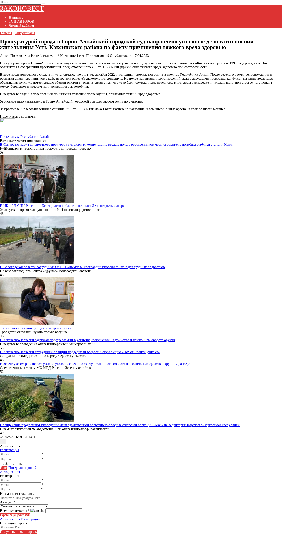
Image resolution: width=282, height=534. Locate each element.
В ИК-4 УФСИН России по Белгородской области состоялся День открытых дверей (63, 206)
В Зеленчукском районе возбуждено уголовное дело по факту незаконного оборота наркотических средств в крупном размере (95, 364)
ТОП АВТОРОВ (21, 21)
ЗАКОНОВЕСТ (22, 8)
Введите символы (15, 510)
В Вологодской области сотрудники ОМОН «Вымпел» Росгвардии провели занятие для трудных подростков (82, 267)
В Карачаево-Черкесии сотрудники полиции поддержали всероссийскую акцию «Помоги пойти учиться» (80, 352)
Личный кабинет (21, 25)
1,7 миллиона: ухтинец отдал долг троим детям (35, 328)
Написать (16, 17)
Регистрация (9, 450)
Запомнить (13, 464)
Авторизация (10, 472)
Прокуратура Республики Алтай (24, 136)
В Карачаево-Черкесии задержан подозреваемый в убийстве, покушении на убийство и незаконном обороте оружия (87, 340)
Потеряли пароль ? (22, 468)
